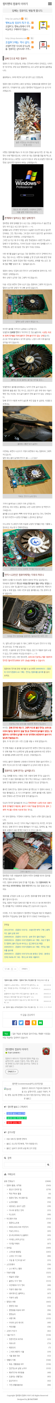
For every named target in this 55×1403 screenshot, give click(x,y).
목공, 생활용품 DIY (16, 1364)
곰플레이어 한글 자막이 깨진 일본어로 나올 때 (19, 994)
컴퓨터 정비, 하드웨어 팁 (27, 980)
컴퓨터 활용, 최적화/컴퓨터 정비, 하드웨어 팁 (21, 1007)
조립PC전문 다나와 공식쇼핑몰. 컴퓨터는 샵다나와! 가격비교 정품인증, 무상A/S (18, 47)
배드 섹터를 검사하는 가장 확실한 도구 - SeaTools (21, 988)
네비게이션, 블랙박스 (16, 1293)
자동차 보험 (13, 1297)
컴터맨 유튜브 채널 (14, 1122)
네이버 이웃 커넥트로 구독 (17, 1118)
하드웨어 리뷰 (11, 1218)
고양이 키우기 (11, 1331)
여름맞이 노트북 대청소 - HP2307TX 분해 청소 (20, 985)
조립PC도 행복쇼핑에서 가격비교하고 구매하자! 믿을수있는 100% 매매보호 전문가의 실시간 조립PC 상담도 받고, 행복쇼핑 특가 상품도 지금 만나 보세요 (17, 28)
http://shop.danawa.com (16, 38)
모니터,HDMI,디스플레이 (18, 1235)
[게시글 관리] (15, 969)
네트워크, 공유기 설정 (16, 1206)
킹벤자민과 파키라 (15, 1339)
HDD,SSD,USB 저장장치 (18, 1227)
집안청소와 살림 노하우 (17, 1368)
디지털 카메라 (13, 1243)
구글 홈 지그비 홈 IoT (16, 1260)
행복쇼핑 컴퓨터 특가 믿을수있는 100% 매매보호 (18, 22)
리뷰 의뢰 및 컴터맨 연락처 (17, 1139)
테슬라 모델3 (13, 1276)
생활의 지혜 (10, 1360)
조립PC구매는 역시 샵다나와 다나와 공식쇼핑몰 (18, 42)
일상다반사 (12, 1380)
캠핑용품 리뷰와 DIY (16, 1310)
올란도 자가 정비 (15, 1281)
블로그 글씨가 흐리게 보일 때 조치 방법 (21, 1148)
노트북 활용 (13, 1202)
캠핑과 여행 (10, 1301)
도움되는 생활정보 (15, 1376)
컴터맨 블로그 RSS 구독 (16, 1113)
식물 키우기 (10, 1335)
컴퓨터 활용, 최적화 (11, 980)
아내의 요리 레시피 (15, 1322)
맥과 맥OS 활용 (14, 1193)
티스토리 (11, 1214)
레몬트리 (11, 1347)
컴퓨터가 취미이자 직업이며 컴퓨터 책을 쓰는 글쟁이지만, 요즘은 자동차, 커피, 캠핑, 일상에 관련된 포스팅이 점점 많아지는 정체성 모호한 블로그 (22, 1062)
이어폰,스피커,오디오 (16, 1239)
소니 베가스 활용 (15, 1268)
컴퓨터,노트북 (13, 1222)
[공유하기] (12, 969)
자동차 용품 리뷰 (15, 1289)
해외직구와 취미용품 (16, 1372)
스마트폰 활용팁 (14, 1251)
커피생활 (12, 1326)
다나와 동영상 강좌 (16, 1210)
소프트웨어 (10, 1264)
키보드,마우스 (13, 1231)
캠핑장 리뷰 (13, 1306)
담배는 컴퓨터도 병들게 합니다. (27, 10)
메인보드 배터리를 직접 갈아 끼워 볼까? (17, 997)
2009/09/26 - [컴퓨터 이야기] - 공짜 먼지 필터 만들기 (24, 936)
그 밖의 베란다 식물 (16, 1351)
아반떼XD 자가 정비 (16, 1285)
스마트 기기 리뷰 (14, 1256)
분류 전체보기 (9, 1181)
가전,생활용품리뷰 (15, 1385)
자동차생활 (10, 1272)
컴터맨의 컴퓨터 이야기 (15, 4)
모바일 (8, 1247)
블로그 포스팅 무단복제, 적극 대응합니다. (22, 1143)
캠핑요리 (11, 1314)
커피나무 (11, 1343)
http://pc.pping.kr (13, 19)
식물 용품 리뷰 (14, 1355)
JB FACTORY (33, 1399)
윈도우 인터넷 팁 (14, 1189)
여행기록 (11, 1318)
